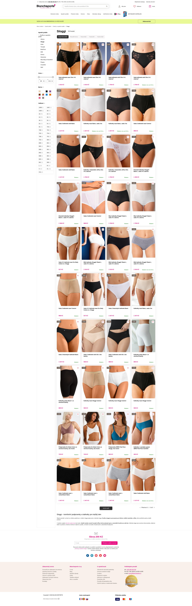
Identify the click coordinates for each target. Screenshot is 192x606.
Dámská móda (55, 14)
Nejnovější (83, 36)
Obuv (88, 14)
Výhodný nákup (96, 14)
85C (49, 149)
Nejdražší (91, 36)
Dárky (71, 575)
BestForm (43, 49)
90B (41, 156)
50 (49, 120)
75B (41, 136)
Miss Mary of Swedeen (47, 59)
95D (49, 162)
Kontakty (44, 581)
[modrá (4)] (46, 94)
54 (49, 123)
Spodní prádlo (65, 14)
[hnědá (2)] (39, 94)
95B (49, 159)
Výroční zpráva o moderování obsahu (107, 583)
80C (49, 143)
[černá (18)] (46, 91)
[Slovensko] (87, 599)
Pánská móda (75, 14)
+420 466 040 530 (52, 1)
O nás (71, 569)
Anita (42, 44)
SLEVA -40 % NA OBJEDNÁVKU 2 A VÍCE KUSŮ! (50, 21)
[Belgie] (84, 599)
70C (49, 130)
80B (41, 143)
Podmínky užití (101, 579)
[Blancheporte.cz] (46, 6)
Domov (83, 14)
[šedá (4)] (43, 98)
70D (41, 133)
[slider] (39, 77)
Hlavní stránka (40, 26)
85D (41, 152)
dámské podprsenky (70, 523)
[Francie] (80, 599)
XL (49, 169)
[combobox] (82, 6)
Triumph (43, 47)
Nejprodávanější (62, 36)
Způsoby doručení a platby (49, 571)
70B (41, 130)
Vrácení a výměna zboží (48, 575)
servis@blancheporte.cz (134, 573)
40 (41, 114)
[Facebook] (87, 555)
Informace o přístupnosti (103, 577)
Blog (71, 571)
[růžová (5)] (39, 98)
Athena (42, 39)
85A (49, 146)
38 (49, 110)
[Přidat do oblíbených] (78, 44)
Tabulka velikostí (74, 577)
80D (41, 146)
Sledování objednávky (48, 573)
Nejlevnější (100, 36)
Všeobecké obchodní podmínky (105, 569)
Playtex (43, 62)
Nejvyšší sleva (74, 36)
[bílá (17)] (43, 91)
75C (49, 136)
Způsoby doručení (150, 1)
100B (41, 107)
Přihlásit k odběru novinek (109, 543)
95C (41, 162)
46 (49, 117)
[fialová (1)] (50, 91)
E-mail (77, 543)
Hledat (105, 6)
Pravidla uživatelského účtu (104, 581)
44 (41, 117)
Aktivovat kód (147, 21)
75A (49, 133)
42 (49, 114)
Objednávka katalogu (140, 1)
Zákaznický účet (46, 579)
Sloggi (42, 41)
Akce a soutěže (74, 579)
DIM (42, 52)
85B (41, 149)
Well (42, 67)
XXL (41, 172)
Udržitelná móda (107, 14)
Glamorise (43, 57)
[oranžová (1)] (50, 94)
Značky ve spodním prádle (58, 26)
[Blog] (104, 555)
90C (49, 156)
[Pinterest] (96, 555)
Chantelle (43, 64)
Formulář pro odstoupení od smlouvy (52, 569)
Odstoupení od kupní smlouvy (50, 577)
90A (49, 152)
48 (41, 120)
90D (41, 159)
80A (49, 139)
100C (49, 107)
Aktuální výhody (74, 573)
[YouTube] (100, 555)
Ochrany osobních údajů (81, 548)
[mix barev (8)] (43, 94)
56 (41, 127)
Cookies (99, 573)
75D (41, 139)
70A (49, 127)
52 (41, 123)
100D (41, 110)
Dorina (42, 54)
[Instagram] (91, 555)
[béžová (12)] (39, 91)
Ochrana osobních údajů (103, 571)
